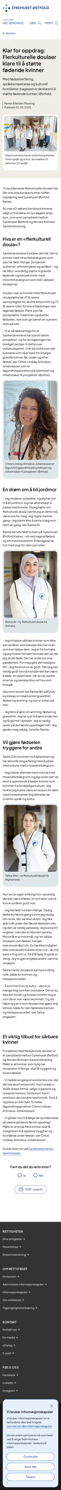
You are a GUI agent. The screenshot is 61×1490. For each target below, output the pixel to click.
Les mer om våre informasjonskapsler (29, 1426)
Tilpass (30, 1477)
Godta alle (30, 1456)
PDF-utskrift (34, 1189)
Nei (41, 1175)
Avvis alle (31, 1466)
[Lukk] (51, 1406)
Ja (24, 1175)
